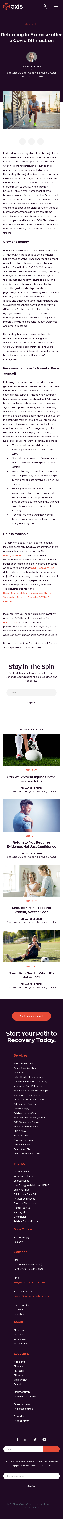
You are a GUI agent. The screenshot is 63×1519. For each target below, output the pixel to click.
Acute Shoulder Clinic (25, 1067)
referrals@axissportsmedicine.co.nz (31, 1295)
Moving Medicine (12, 555)
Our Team (19, 1334)
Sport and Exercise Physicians (30, 1117)
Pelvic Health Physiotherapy (28, 1076)
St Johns (18, 1366)
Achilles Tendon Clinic (25, 1113)
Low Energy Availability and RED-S (31, 1185)
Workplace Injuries (23, 1176)
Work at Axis (20, 1339)
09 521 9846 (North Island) (28, 1264)
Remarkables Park (23, 1408)
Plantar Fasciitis (22, 1207)
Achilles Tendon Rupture (27, 1221)
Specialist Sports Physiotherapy (31, 1090)
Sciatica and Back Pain (25, 1194)
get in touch (10, 622)
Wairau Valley (20, 1379)
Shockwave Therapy (24, 1140)
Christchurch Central (25, 1396)
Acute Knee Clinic (23, 1149)
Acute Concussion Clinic (27, 1153)
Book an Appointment (31, 1016)
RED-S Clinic (20, 1131)
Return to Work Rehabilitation (29, 1099)
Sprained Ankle (22, 1189)
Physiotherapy (21, 1108)
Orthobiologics (22, 1144)
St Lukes (18, 1375)
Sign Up (31, 702)
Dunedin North (21, 1420)
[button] (55, 6)
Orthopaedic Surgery (25, 1104)
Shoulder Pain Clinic (24, 1063)
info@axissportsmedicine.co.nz (29, 1282)
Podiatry (18, 1072)
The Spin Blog (21, 1343)
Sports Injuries (21, 1180)
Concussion (20, 1216)
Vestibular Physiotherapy (27, 1095)
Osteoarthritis (21, 1171)
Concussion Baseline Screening (30, 1081)
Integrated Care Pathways (28, 1085)
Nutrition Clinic (21, 1135)
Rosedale (19, 1384)
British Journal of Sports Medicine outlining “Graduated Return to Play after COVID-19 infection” (27, 597)
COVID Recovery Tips (42, 568)
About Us (19, 1330)
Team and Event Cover (26, 1126)
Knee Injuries (20, 1212)
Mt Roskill (19, 1370)
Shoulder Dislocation (25, 1203)
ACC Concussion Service (27, 1122)
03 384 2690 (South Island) (28, 1268)
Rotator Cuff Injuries (24, 1198)
